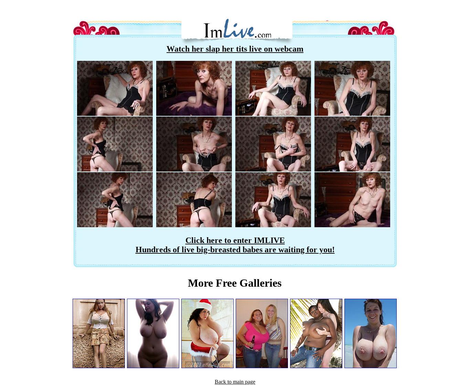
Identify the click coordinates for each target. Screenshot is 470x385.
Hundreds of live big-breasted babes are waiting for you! (235, 249)
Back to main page (235, 382)
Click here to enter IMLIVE (235, 240)
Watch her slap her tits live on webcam (235, 48)
